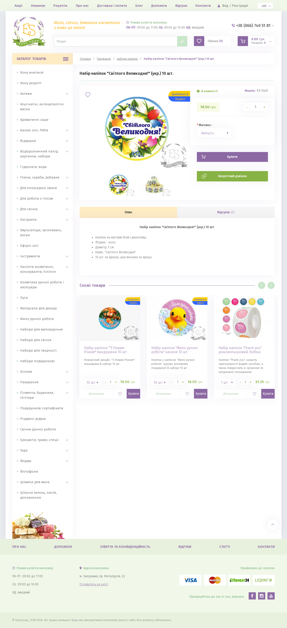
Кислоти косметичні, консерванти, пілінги (38, 269)
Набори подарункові (37, 361)
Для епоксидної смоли (38, 188)
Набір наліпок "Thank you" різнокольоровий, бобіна (240, 350)
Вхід (225, 6)
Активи (26, 94)
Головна (85, 58)
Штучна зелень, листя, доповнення (38, 495)
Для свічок (29, 209)
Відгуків (226, 212)
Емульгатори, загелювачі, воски (41, 232)
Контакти (203, 6)
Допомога (159, 6)
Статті (224, 547)
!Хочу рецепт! (30, 83)
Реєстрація (240, 6)
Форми (25, 461)
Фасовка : (205, 125)
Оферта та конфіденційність (125, 547)
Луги (24, 298)
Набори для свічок (35, 340)
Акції (18, 6)
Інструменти (30, 256)
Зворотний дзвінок (232, 176)
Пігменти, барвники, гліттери (37, 395)
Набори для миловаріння (41, 329)
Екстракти (28, 220)
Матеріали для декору (38, 308)
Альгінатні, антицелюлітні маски (42, 106)
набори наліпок (127, 58)
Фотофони (29, 471)
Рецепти (60, 6)
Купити (133, 394)
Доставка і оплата (112, 6)
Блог (139, 6)
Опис (128, 212)
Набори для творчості (38, 350)
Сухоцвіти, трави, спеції (39, 440)
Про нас (82, 6)
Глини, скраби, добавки (39, 177)
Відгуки (181, 6)
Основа (26, 372)
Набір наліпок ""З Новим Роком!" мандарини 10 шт (105, 350)
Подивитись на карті (94, 584)
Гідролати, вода (33, 167)
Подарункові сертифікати (41, 408)
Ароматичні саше (34, 120)
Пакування (29, 382)
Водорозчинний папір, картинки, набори (39, 153)
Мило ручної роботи (37, 319)
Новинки (38, 6)
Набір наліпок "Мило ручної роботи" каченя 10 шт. (174, 350)
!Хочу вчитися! (31, 73)
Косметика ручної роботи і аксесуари (42, 284)
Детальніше (96, 393)
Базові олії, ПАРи (34, 130)
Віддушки (28, 141)
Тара (24, 450)
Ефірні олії (29, 246)
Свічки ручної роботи (38, 429)
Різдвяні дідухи (33, 419)
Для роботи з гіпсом (36, 198)
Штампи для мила (35, 482)
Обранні (215, 41)
